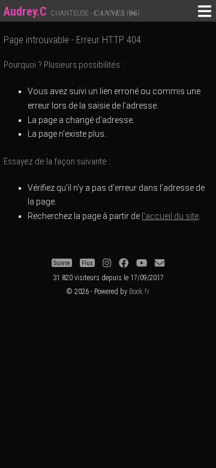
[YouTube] (141, 263)
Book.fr (139, 291)
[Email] (159, 263)
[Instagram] (107, 263)
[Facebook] (123, 263)
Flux (87, 263)
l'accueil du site (170, 216)
